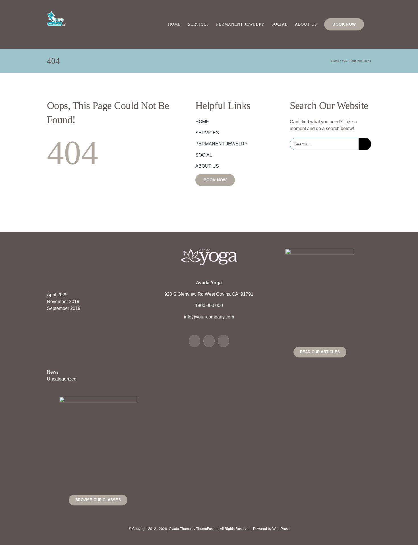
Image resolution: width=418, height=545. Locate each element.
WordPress (280, 529)
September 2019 (63, 308)
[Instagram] (223, 341)
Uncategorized (61, 379)
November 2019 (63, 301)
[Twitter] (209, 341)
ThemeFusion (207, 529)
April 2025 (57, 294)
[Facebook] (194, 341)
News (53, 372)
